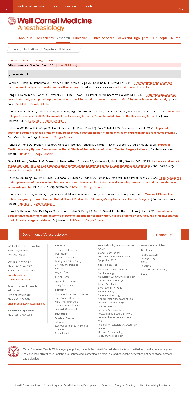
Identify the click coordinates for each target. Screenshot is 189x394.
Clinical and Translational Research (73, 294)
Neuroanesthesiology (109, 295)
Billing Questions (64, 285)
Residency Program (65, 318)
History (59, 268)
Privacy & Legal (51, 385)
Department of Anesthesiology (45, 234)
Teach (88, 6)
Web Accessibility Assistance (155, 385)
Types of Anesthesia (65, 281)
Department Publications (68, 305)
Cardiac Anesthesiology (110, 280)
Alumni (176, 38)
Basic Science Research (67, 298)
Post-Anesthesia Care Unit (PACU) (115, 313)
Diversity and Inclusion (66, 264)
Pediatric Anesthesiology (111, 310)
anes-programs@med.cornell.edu (26, 303)
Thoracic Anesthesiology (111, 332)
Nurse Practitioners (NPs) (154, 269)
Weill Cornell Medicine (30, 6)
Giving (117, 385)
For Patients (44, 38)
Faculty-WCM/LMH (150, 254)
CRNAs (144, 262)
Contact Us (164, 235)
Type (37, 60)
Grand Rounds (62, 333)
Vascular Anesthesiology (110, 335)
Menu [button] (6, 9)
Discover (70, 6)
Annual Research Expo (66, 301)
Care (55, 6)
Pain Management (107, 306)
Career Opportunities (66, 257)
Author (14, 60)
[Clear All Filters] (66, 65)
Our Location (13, 234)
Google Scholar (139, 87)
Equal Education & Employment (80, 385)
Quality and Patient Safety (68, 261)
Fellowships (61, 322)
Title (25, 60)
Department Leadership (67, 250)
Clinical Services (102, 38)
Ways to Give (61, 272)
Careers (105, 385)
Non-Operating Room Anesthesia (115, 299)
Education (80, 38)
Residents (146, 265)
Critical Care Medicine (109, 284)
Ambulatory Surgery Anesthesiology (116, 276)
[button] (182, 6)
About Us (25, 38)
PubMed (120, 87)
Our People (159, 38)
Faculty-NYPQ (148, 258)
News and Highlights (132, 38)
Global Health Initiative (110, 252)
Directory (130, 385)
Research (63, 38)
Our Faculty (61, 253)
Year (52, 60)
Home (12, 38)
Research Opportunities (67, 309)
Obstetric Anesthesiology (111, 302)
